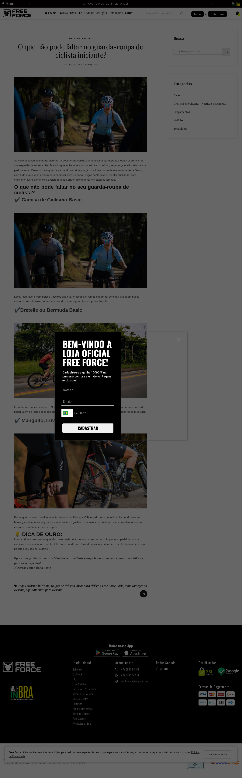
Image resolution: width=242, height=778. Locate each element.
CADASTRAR (88, 428)
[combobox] (67, 413)
